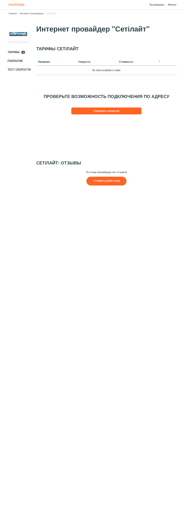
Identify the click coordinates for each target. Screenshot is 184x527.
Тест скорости (19, 69)
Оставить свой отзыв (106, 181)
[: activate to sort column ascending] (169, 62)
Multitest (17, 4)
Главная (12, 13)
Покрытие (15, 61)
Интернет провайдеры (32, 13)
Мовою (172, 4)
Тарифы (16, 52)
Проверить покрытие (106, 111)
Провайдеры (156, 4)
